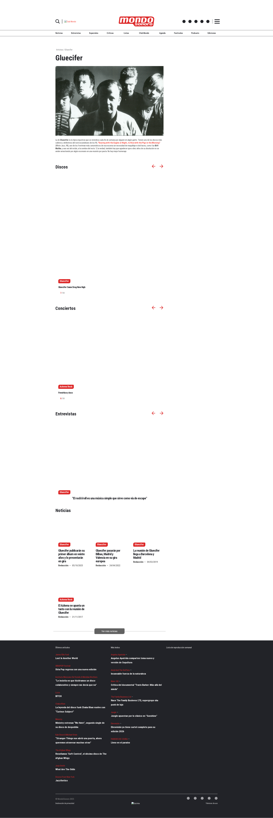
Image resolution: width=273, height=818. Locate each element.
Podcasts (195, 33)
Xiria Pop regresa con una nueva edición (75, 669)
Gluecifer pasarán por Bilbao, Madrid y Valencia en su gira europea (108, 556)
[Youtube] (216, 798)
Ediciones (212, 33)
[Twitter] (188, 798)
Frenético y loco (65, 392)
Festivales (178, 33)
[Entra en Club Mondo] (133, 803)
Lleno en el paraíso (120, 742)
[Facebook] (195, 798)
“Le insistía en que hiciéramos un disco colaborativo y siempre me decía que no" (76, 682)
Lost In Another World (66, 658)
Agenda (162, 33)
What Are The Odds (65, 769)
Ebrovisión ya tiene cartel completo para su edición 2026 (133, 729)
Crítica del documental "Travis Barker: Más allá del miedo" (136, 687)
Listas (126, 33)
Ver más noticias (109, 631)
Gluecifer (64, 492)
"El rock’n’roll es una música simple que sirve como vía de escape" (109, 498)
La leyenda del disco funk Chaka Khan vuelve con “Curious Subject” (80, 709)
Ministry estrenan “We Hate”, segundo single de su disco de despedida (80, 725)
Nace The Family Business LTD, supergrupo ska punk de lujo (134, 702)
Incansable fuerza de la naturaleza (128, 673)
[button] (70, 21)
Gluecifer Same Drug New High (71, 287)
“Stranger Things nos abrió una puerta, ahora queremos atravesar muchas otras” (78, 740)
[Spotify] (209, 798)
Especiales (93, 33)
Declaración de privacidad (64, 804)
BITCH (58, 696)
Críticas (110, 33)
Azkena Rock (66, 599)
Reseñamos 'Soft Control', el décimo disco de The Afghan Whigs (80, 755)
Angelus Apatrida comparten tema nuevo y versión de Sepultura (132, 660)
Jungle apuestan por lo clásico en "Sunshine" (134, 715)
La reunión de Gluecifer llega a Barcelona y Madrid (146, 554)
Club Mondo (144, 33)
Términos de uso (212, 804)
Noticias (59, 33)
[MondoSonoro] (136, 21)
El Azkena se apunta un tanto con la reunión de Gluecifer (71, 609)
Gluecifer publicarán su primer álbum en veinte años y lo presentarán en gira (71, 556)
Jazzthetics (61, 780)
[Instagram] (202, 798)
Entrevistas (76, 33)
